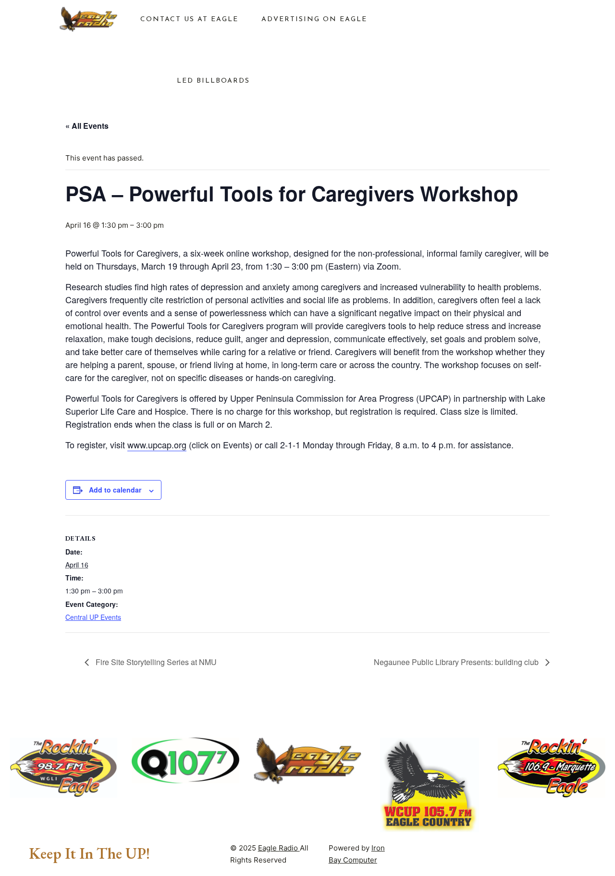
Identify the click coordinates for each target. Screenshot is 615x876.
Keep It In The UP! (89, 853)
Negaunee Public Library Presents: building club (457, 661)
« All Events (87, 125)
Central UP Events (93, 617)
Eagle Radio (279, 847)
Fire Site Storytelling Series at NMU (155, 661)
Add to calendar (115, 489)
